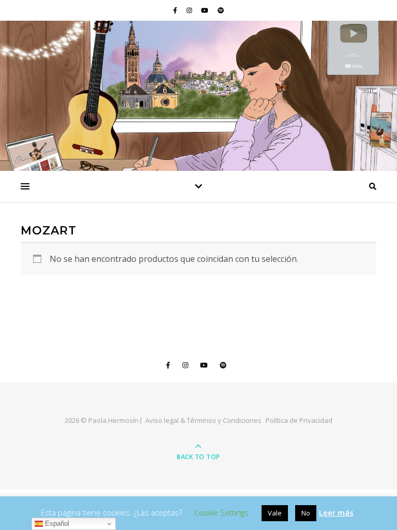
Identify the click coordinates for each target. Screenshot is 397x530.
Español (56, 523)
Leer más (336, 512)
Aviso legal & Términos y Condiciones (203, 420)
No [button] (305, 513)
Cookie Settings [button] (221, 512)
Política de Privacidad (299, 420)
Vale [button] (275, 513)
